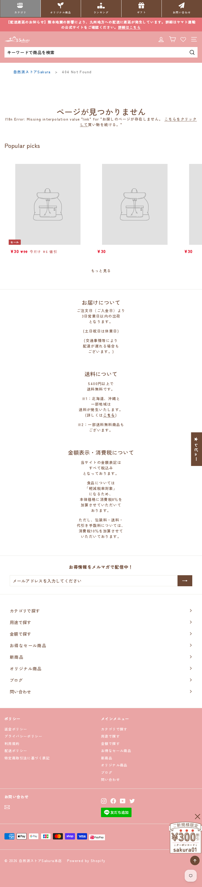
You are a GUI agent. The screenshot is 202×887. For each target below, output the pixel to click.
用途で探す (110, 736)
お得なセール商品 (116, 750)
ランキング (101, 12)
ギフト (141, 12)
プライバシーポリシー (23, 736)
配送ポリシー (15, 750)
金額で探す (110, 743)
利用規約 (12, 743)
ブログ (106, 772)
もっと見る (101, 270)
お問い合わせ (182, 12)
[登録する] (185, 580)
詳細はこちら (129, 27)
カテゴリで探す (114, 729)
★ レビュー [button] (196, 449)
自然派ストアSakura (32, 71)
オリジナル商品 (60, 12)
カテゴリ (20, 12)
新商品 (106, 757)
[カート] (172, 39)
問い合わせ (110, 779)
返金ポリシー (15, 729)
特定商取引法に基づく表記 (27, 757)
